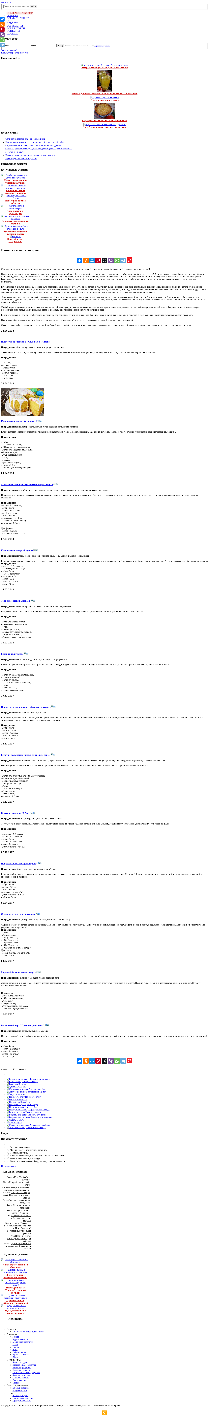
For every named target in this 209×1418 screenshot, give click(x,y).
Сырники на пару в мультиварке (18, 914)
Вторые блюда (30, 1081)
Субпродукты (19, 1352)
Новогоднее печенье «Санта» (15, 201)
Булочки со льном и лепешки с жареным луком (25, 755)
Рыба (15, 1349)
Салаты (20, 1120)
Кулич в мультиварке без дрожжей (19, 421)
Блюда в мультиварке (40, 1079)
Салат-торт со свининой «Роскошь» (15, 1265)
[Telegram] (123, 260)
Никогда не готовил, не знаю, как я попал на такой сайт (37, 1155)
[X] (104, 260)
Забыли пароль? (9, 50)
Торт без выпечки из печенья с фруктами (104, 127)
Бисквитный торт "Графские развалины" (23, 1025)
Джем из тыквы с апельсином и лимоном (15, 1276)
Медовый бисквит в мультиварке (18, 972)
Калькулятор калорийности (14, 53)
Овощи (16, 1347)
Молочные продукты (23, 1342)
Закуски (21, 1094)
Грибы (16, 1337)
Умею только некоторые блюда (25, 1158)
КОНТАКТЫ (13, 31)
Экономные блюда (36, 1127)
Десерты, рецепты (21, 1370)
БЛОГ (10, 20)
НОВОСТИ (12, 23)
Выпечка (22, 1084)
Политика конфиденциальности (28, 1331)
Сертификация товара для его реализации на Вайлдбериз (33, 145)
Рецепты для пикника (41, 1117)
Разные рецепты (33, 1112)
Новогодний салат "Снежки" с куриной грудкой (15, 1290)
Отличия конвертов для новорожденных (25, 139)
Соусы (18, 1122)
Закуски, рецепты (21, 1375)
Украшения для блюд (39, 1125)
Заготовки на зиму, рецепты (26, 1372)
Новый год (25, 1102)
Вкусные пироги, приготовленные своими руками (30, 155)
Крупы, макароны (21, 1339)
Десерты (21, 1086)
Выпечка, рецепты (22, 1367)
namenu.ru (6, 2)
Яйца (15, 1357)
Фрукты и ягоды (21, 1354)
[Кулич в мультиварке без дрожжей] (22, 415)
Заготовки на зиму (14, 152)
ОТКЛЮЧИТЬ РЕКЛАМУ (20, 13)
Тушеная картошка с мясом (104, 100)
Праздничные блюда (39, 1109)
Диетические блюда (38, 1089)
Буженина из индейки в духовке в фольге (15, 232)
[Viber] (111, 260)
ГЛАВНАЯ (12, 15)
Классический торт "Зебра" (15, 813)
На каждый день (20, 1395)
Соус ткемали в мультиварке (15, 212)
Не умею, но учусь (19, 1153)
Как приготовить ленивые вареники (15, 222)
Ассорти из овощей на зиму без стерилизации (104, 67)
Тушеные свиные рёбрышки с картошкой (15, 1301)
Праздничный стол (22, 1400)
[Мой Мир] (92, 260)
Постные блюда (32, 1107)
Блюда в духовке (21, 1388)
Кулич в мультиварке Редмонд (17, 550)
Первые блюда (30, 1104)
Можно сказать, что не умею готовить (28, 1150)
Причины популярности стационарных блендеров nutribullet (34, 142)
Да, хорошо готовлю (20, 1147)
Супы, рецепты (20, 1380)
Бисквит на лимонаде (12, 654)
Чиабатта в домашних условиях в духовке (15, 181)
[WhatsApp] (117, 260)
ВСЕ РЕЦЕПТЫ (15, 26)
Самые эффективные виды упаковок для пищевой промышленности (38, 148)
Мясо (15, 1344)
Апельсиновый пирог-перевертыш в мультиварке (27, 484)
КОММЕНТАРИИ (16, 28)
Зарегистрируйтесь (102, 46)
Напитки (22, 1099)
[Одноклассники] (86, 260)
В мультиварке (20, 1390)
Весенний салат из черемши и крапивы (15, 191)
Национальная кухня (23, 1398)
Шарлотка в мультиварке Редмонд (19, 863)
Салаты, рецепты (21, 1377)
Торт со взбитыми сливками (15, 601)
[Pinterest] (98, 260)
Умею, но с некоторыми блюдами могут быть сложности (37, 1161)
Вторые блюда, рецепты (24, 1365)
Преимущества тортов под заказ (21, 158)
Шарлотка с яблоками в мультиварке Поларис (25, 342)
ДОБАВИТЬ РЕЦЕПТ (18, 18)
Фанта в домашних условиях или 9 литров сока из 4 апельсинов (104, 93)
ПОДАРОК (12, 33)
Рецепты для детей (36, 1115)
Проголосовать (8, 1166)
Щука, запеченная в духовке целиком (15, 1311)
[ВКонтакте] (79, 260)
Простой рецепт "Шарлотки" (15, 240)
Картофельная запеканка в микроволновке (104, 120)
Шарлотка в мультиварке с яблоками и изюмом (26, 707)
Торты (16, 1383)
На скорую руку (33, 1097)
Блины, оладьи (20, 1362)
